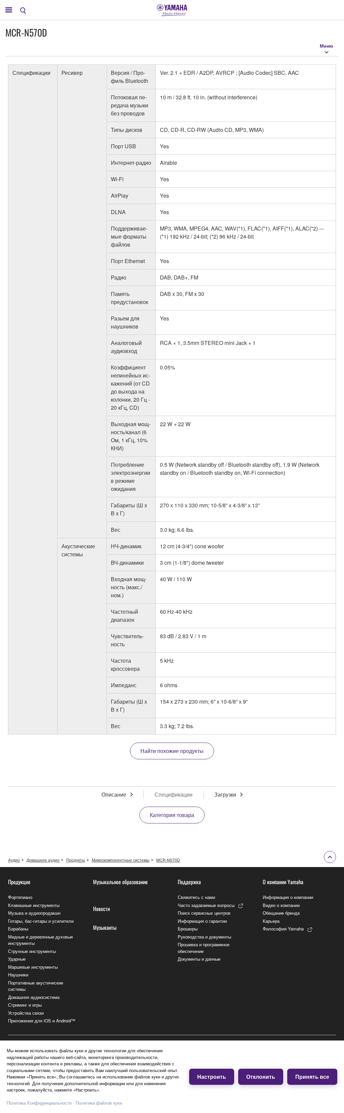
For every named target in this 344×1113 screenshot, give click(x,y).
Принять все (312, 1076)
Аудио (14, 860)
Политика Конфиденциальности (39, 1103)
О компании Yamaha (283, 882)
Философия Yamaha (283, 928)
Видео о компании (281, 905)
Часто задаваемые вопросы (206, 905)
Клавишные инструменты (33, 905)
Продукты (75, 860)
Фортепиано (20, 897)
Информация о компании (288, 897)
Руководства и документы (204, 936)
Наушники (18, 974)
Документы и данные (199, 959)
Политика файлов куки (99, 1103)
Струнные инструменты (32, 951)
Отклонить (260, 1076)
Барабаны (18, 928)
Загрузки (225, 794)
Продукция (19, 882)
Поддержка (189, 882)
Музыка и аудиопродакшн (34, 913)
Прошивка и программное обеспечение (203, 947)
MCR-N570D (168, 860)
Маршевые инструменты (33, 967)
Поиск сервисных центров (204, 913)
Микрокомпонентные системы (120, 860)
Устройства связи (26, 1013)
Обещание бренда (281, 913)
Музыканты (105, 927)
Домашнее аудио (43, 860)
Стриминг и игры (25, 1005)
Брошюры (188, 928)
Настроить (211, 1076)
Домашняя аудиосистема (33, 997)
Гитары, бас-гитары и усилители (41, 921)
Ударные (17, 959)
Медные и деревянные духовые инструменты (40, 940)
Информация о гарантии (202, 921)
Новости (101, 909)
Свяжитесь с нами (196, 897)
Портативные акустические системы (35, 986)
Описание (113, 794)
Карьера (271, 921)
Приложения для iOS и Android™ (41, 1020)
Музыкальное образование (120, 882)
